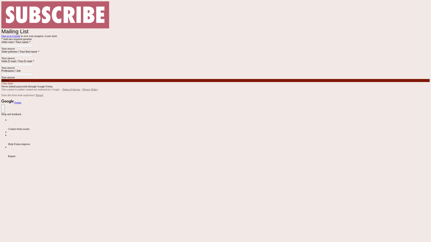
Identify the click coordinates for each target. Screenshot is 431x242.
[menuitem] (219, 124)
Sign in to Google (10, 36)
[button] (215, 80)
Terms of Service (71, 89)
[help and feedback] (3, 108)
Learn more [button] (51, 36)
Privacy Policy (90, 89)
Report (39, 95)
